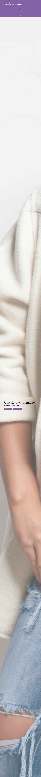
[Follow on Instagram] (21, 10)
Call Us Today (8, 408)
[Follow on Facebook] (19, 10)
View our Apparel (17, 408)
